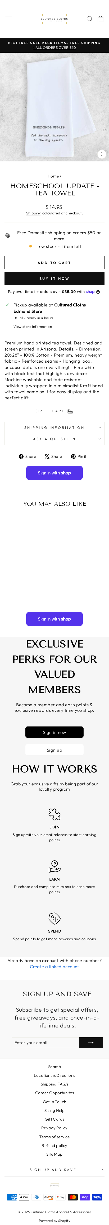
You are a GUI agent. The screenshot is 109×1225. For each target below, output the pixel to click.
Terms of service (54, 1136)
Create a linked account (54, 966)
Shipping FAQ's (55, 1084)
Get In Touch (54, 1101)
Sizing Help (54, 1110)
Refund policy (54, 1145)
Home (53, 176)
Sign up (54, 749)
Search (54, 1066)
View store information (32, 326)
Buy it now (54, 278)
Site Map (54, 1154)
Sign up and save (53, 1170)
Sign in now (54, 732)
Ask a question (54, 439)
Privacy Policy (54, 1127)
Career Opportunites (54, 1092)
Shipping (33, 213)
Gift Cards (54, 1119)
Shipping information (54, 427)
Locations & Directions (54, 1075)
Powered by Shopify (54, 1220)
